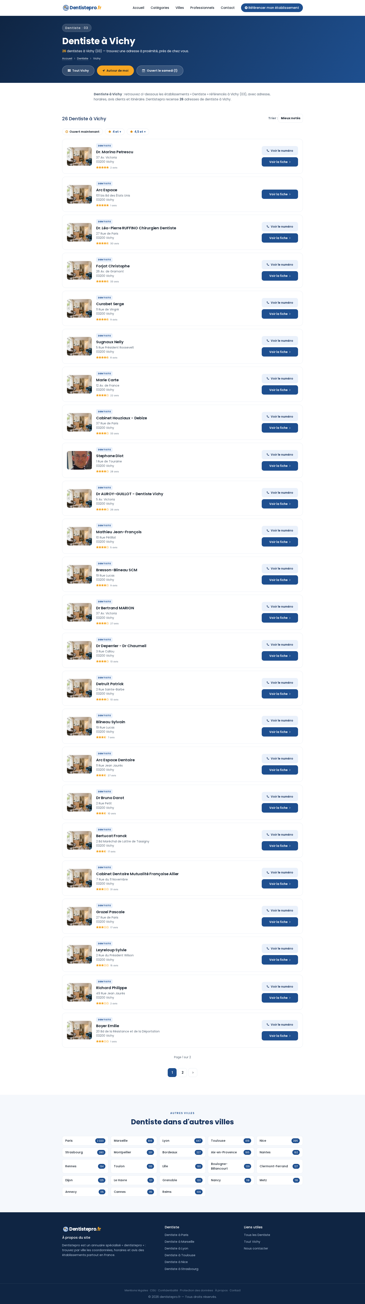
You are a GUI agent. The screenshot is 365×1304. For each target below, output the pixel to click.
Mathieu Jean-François (119, 531)
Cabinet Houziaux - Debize (121, 418)
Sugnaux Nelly (110, 341)
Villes (180, 7)
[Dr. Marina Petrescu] (79, 156)
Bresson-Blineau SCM (116, 570)
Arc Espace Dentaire (115, 760)
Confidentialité (168, 1290)
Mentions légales (136, 1290)
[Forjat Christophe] (79, 270)
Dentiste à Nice (176, 1262)
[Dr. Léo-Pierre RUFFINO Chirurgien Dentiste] (79, 232)
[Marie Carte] (79, 384)
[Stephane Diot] (79, 460)
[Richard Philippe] (79, 992)
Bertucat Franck (111, 835)
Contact (228, 7)
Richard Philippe (111, 987)
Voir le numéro (282, 151)
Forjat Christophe (113, 266)
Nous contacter (256, 1248)
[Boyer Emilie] (79, 1030)
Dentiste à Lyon (176, 1248)
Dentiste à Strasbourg (181, 1269)
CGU (153, 1290)
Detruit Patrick (110, 683)
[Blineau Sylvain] (79, 726)
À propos (221, 1290)
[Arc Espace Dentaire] (79, 764)
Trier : (273, 118)
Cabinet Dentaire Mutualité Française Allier (137, 873)
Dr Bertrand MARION (115, 608)
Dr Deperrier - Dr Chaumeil (121, 645)
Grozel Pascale (110, 911)
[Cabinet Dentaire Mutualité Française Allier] (79, 878)
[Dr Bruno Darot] (79, 802)
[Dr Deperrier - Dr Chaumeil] (79, 650)
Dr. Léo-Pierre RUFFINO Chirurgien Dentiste (136, 228)
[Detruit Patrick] (79, 688)
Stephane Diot (110, 455)
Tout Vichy (80, 70)
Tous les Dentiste (257, 1235)
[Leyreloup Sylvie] (79, 954)
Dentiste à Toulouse (180, 1255)
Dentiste (82, 58)
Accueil (138, 7)
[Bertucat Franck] (79, 840)
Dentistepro (85, 7)
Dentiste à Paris (176, 1235)
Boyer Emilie (107, 1025)
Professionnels (202, 7)
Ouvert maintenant (84, 132)
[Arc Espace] (79, 194)
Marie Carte (107, 380)
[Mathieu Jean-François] (79, 536)
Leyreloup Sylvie (111, 950)
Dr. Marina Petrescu (114, 151)
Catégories (160, 7)
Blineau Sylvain (110, 721)
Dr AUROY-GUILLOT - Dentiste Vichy (129, 493)
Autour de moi (117, 70)
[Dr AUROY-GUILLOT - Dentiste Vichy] (79, 498)
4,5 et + (140, 132)
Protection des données (196, 1290)
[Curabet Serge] (79, 308)
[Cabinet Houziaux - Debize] (79, 422)
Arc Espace (106, 190)
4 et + (117, 132)
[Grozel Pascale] (79, 916)
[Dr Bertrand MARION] (79, 612)
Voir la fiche (278, 162)
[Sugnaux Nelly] (79, 346)
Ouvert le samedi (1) (162, 70)
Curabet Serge (110, 303)
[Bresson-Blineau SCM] (79, 574)
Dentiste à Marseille (179, 1242)
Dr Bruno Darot (110, 797)
